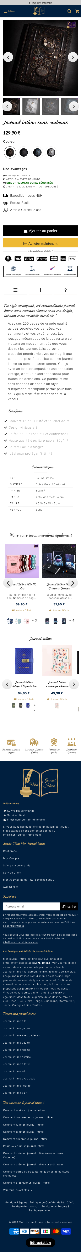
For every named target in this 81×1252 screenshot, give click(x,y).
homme (53, 971)
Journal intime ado (15, 1071)
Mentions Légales (16, 1202)
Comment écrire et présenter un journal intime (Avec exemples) (36, 1173)
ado (61, 971)
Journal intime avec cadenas (21, 1035)
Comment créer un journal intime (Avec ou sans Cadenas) (33, 1155)
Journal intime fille (15, 971)
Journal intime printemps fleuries (57, 684)
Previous (8, 57)
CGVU (71, 1202)
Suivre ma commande (21, 810)
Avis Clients (10, 886)
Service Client (12, 872)
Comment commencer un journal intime (28, 1117)
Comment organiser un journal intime (26, 1182)
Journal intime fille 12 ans (22, 586)
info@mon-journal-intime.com (26, 819)
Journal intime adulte (16, 1042)
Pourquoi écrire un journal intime (24, 1146)
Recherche (10, 851)
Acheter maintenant (43, 243)
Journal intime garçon (17, 1028)
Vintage (8, 992)
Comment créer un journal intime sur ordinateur (33, 1164)
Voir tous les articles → (17, 1190)
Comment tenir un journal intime (23, 1131)
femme (42, 971)
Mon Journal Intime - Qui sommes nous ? (28, 879)
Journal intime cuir (15, 1092)
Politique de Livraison (25, 1206)
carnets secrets (28, 967)
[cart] (77, 11)
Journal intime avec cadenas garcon (59, 586)
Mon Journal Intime (31, 1222)
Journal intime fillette (16, 1064)
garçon (32, 971)
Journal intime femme (16, 1049)
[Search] (69, 11)
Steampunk (55, 992)
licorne (25, 992)
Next (73, 57)
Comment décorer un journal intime (25, 1138)
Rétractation (40, 1242)
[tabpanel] (31, 106)
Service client (16, 815)
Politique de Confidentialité (47, 1202)
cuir (33, 984)
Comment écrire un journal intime (24, 1110)
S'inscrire (69, 906)
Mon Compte (11, 858)
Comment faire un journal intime (23, 1124)
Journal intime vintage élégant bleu (24, 684)
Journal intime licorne (17, 1085)
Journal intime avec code (19, 1078)
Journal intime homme (17, 1056)
